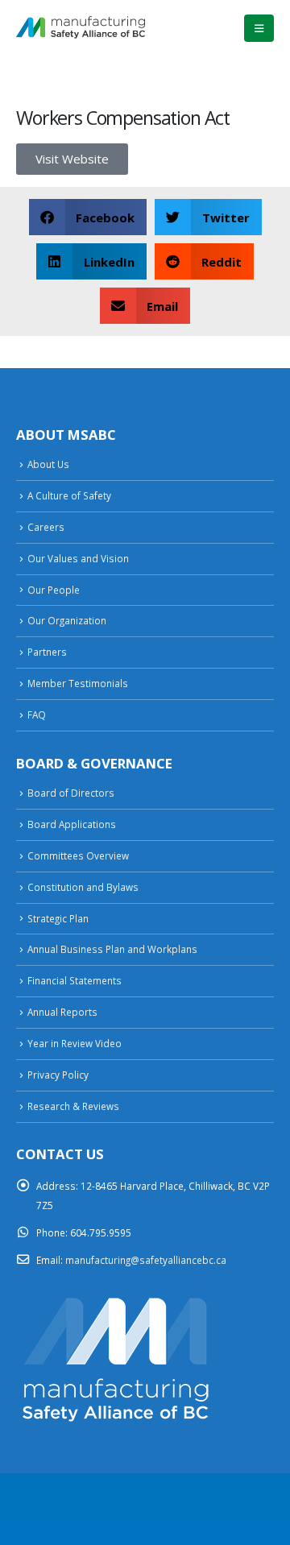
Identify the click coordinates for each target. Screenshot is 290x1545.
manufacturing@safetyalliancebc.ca (145, 1259)
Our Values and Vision (78, 558)
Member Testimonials (77, 683)
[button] (259, 28)
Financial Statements (74, 980)
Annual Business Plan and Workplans (112, 948)
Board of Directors (70, 792)
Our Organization (66, 620)
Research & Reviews (73, 1106)
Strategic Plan (58, 918)
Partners (47, 651)
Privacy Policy (58, 1074)
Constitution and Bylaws (83, 886)
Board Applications (71, 824)
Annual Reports (62, 1011)
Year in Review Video (74, 1043)
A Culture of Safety (69, 495)
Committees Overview (78, 855)
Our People (53, 589)
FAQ (36, 714)
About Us (48, 464)
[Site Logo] (80, 28)
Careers (45, 526)
